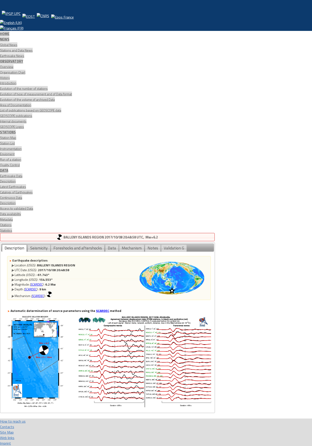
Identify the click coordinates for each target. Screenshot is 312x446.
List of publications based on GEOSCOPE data (30, 110)
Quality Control (10, 164)
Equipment (7, 153)
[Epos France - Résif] (62, 15)
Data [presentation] (112, 248)
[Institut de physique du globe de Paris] (11, 15)
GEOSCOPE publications (16, 115)
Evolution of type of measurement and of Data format (36, 94)
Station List (7, 143)
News (4, 39)
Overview (6, 66)
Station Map (8, 137)
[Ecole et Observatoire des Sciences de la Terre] (28, 15)
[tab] (14, 248)
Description (8, 181)
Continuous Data (11, 197)
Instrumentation (11, 148)
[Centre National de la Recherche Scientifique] (43, 15)
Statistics (6, 230)
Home (4, 33)
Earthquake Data (11, 175)
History (5, 77)
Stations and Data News (16, 50)
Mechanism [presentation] (132, 248)
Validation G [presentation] (174, 248)
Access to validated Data (16, 208)
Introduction (8, 83)
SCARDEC (36, 284)
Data (4, 170)
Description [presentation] (14, 248)
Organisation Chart (12, 72)
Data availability (10, 213)
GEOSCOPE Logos (12, 126)
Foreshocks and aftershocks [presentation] (77, 248)
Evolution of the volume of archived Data (27, 99)
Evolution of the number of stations (24, 88)
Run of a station (10, 159)
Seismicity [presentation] (39, 248)
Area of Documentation (15, 105)
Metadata (6, 219)
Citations (6, 224)
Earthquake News (12, 55)
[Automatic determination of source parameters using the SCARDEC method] (35, 406)
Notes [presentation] (153, 248)
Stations (8, 132)
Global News (8, 44)
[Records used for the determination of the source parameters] (145, 406)
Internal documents (13, 121)
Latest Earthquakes (13, 186)
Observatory (11, 61)
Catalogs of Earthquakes (16, 192)
